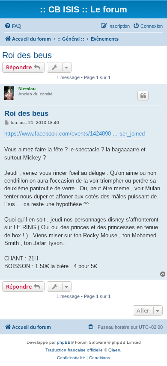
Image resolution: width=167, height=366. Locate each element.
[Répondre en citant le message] (143, 96)
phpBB (64, 342)
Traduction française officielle (74, 350)
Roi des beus (27, 55)
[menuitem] (12, 26)
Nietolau (27, 88)
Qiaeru (115, 350)
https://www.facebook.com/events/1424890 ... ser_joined (74, 133)
